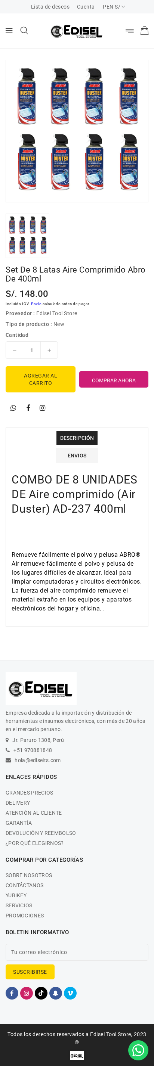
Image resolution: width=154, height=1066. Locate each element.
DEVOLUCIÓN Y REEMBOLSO (41, 833)
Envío (36, 304)
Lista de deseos (50, 7)
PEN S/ (111, 7)
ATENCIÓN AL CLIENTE (34, 813)
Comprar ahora (114, 380)
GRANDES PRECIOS (29, 793)
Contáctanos (24, 885)
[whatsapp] (13, 408)
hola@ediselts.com (38, 760)
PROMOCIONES (25, 916)
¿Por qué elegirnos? (35, 843)
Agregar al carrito (40, 379)
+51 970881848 (32, 750)
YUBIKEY (16, 895)
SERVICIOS (19, 905)
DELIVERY (18, 803)
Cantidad (17, 335)
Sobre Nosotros (29, 875)
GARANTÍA (19, 823)
